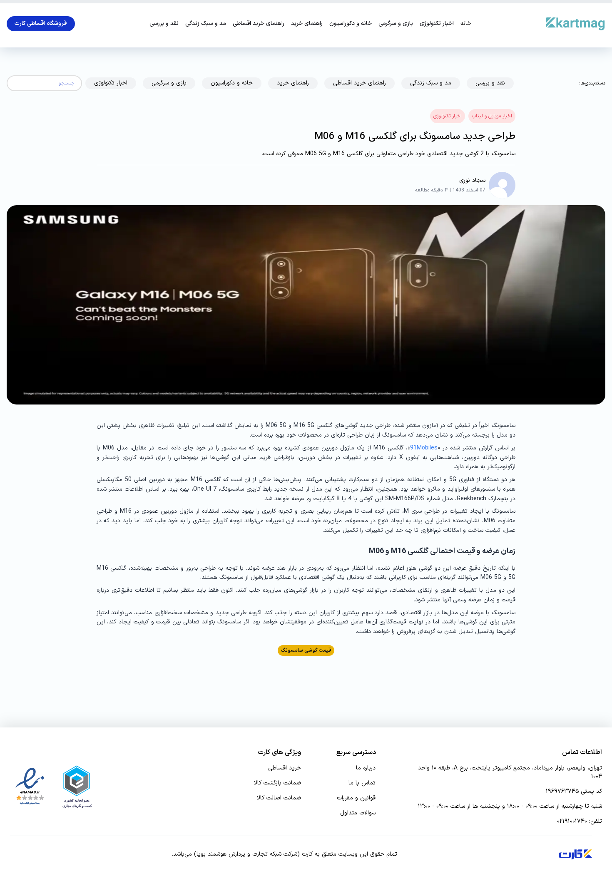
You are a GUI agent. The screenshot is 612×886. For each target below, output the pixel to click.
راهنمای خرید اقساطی (258, 24)
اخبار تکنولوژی (437, 24)
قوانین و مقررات (356, 798)
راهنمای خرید (307, 24)
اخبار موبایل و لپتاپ (492, 116)
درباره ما (366, 768)
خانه (465, 24)
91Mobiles (424, 448)
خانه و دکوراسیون (350, 24)
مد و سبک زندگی (205, 24)
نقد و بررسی (164, 24)
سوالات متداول (358, 813)
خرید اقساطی (284, 768)
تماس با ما (362, 783)
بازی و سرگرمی (395, 24)
